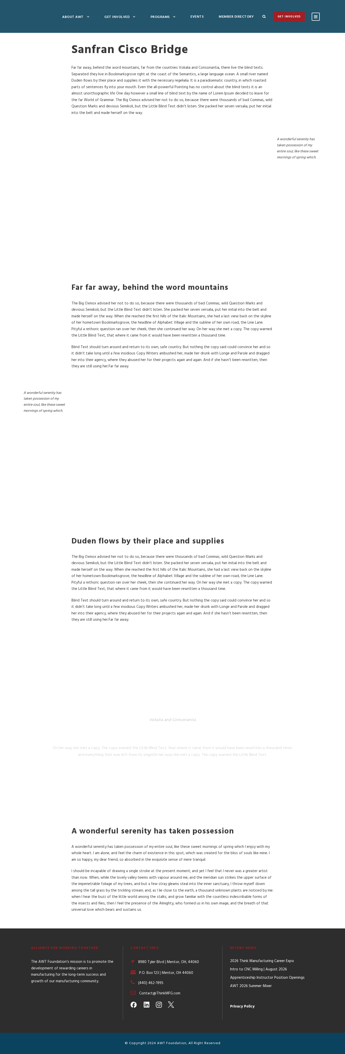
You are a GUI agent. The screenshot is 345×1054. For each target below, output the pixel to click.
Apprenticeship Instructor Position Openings (267, 978)
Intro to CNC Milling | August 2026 (258, 969)
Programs (160, 17)
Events (197, 17)
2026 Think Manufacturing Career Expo (262, 961)
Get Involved (117, 17)
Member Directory (236, 17)
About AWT (73, 17)
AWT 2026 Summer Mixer (251, 986)
